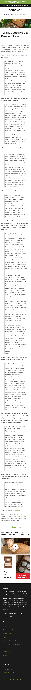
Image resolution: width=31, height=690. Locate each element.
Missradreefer (20, 49)
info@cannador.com (21, 516)
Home (7, 14)
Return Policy (6, 651)
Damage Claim (7, 648)
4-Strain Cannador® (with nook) (7, 573)
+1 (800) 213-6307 (8, 669)
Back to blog (16, 527)
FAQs (4, 637)
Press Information (8, 659)
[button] (2, 10)
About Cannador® (8, 629)
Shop (4, 626)
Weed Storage (7, 633)
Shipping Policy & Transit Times (11, 644)
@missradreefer (16, 510)
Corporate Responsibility (9, 640)
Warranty (5, 655)
